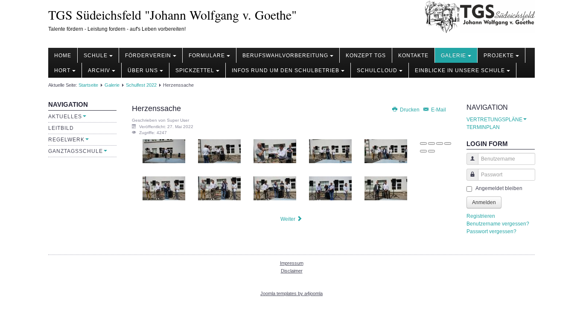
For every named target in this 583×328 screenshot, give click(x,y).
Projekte (499, 56)
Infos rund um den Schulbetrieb (285, 70)
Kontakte (413, 56)
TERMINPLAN (483, 127)
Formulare (207, 56)
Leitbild (61, 128)
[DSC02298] (219, 151)
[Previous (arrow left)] (423, 151)
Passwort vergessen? (491, 231)
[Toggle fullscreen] (439, 143)
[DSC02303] (219, 188)
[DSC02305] (330, 188)
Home (62, 56)
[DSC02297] (164, 151)
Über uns (143, 70)
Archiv (99, 70)
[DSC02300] (330, 151)
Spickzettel (194, 70)
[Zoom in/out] (447, 143)
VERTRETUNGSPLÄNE (494, 120)
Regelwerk (66, 140)
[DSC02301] (385, 151)
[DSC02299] (275, 151)
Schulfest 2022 (141, 85)
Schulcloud (377, 70)
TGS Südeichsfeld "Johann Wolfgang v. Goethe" (172, 14)
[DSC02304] (275, 188)
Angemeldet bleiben (498, 188)
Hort (62, 70)
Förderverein (148, 56)
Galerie (453, 56)
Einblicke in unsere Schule (460, 70)
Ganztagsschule (75, 151)
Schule (96, 56)
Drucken (410, 110)
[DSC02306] (385, 188)
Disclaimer (292, 270)
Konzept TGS (366, 56)
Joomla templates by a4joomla (291, 293)
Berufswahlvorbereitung (285, 56)
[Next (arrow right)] (431, 151)
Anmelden (484, 202)
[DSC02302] (164, 188)
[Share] (431, 143)
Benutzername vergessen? (497, 224)
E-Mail (438, 110)
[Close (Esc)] (423, 143)
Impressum (291, 263)
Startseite (88, 85)
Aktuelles (65, 117)
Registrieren (480, 216)
